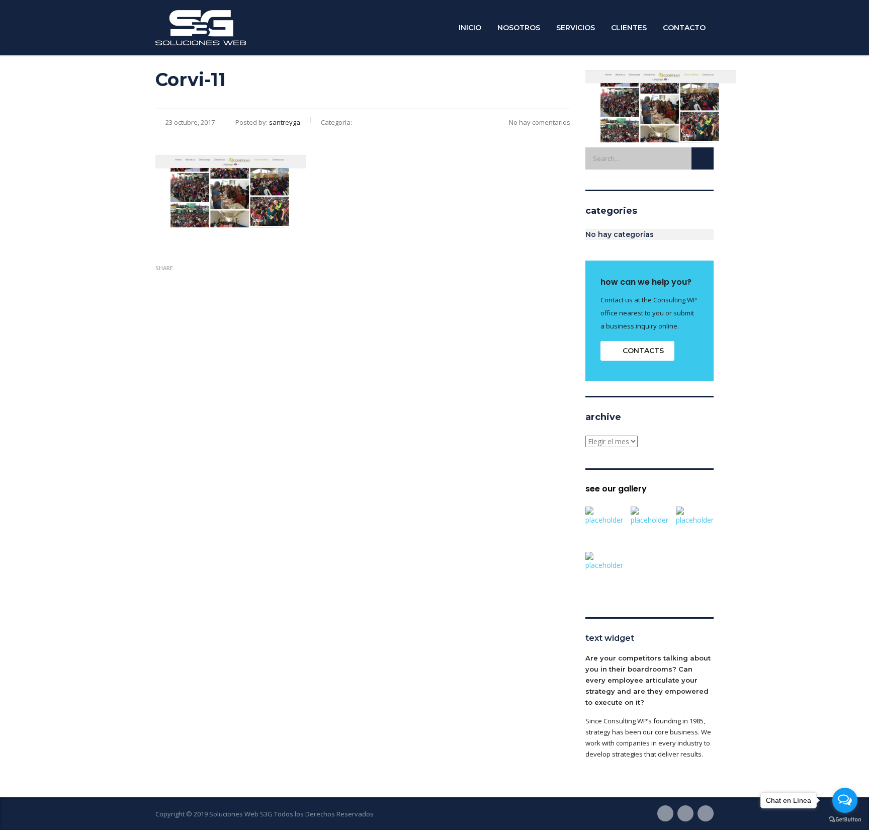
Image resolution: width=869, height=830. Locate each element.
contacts (643, 350)
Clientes (629, 27)
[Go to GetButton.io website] (845, 819)
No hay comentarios (539, 122)
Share (164, 268)
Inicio (470, 27)
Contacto (684, 27)
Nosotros (518, 27)
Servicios (575, 27)
